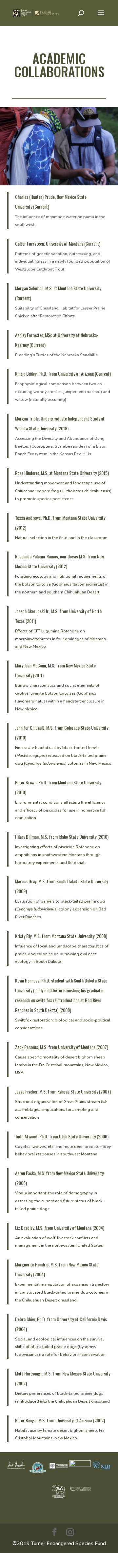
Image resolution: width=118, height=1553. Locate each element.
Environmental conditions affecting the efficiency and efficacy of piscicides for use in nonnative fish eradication (61, 810)
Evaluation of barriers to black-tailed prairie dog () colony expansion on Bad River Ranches (60, 909)
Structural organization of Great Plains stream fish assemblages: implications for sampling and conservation (61, 1109)
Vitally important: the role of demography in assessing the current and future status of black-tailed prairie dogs (59, 1200)
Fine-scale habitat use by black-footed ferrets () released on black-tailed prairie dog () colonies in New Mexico (63, 755)
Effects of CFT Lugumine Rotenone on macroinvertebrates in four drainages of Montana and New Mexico (60, 638)
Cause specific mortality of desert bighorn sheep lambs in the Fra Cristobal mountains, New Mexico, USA (62, 1065)
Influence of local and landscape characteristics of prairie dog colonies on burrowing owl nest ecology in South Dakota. (61, 954)
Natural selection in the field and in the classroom (61, 537)
